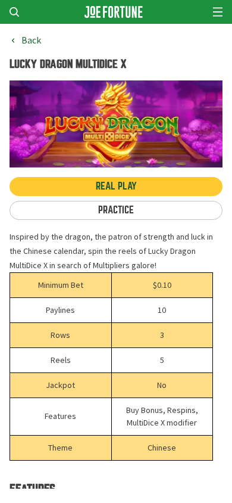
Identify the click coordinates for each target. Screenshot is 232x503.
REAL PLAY (116, 186)
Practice (116, 210)
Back (31, 40)
